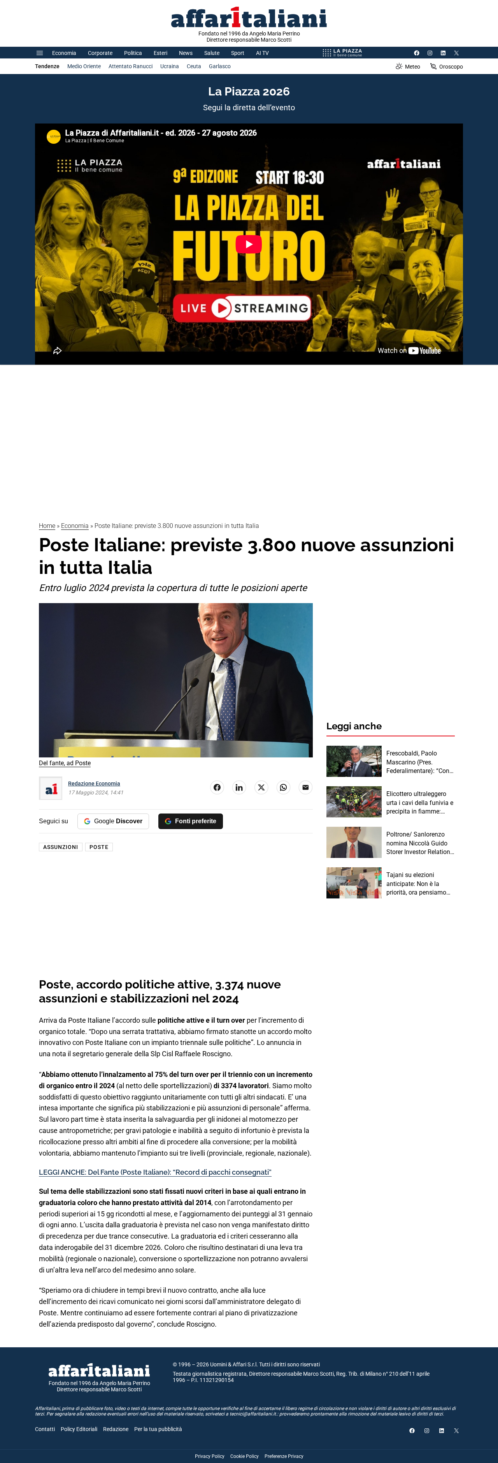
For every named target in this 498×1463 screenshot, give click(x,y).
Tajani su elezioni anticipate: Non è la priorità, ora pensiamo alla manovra (416, 884)
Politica (133, 53)
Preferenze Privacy (284, 1456)
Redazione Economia (94, 783)
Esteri (160, 53)
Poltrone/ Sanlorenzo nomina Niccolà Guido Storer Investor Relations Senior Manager (419, 843)
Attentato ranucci (131, 66)
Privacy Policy (209, 1456)
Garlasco (220, 66)
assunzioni (60, 847)
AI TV (262, 53)
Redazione (115, 1429)
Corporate (100, 53)
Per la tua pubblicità (158, 1429)
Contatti (45, 1429)
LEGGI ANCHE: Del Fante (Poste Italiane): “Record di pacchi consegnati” (155, 1172)
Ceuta (194, 66)
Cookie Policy (244, 1456)
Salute (211, 53)
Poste (99, 847)
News (186, 53)
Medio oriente (84, 66)
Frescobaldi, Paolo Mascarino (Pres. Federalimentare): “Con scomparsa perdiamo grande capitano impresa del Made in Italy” (420, 762)
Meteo (412, 67)
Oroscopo (451, 67)
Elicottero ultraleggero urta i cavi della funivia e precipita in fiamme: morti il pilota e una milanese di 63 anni (419, 803)
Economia (64, 53)
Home (47, 525)
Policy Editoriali (79, 1429)
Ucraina (169, 66)
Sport (237, 53)
